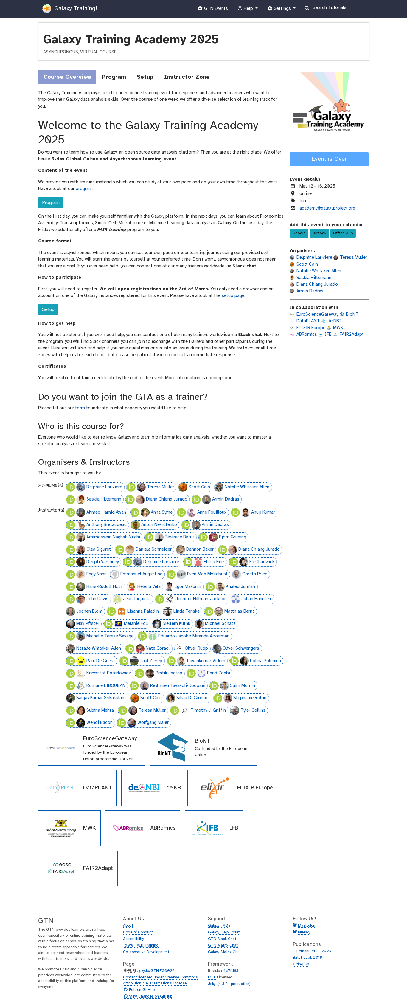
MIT (212, 977)
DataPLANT (307, 321)
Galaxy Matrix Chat (224, 952)
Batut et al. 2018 (307, 958)
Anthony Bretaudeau (106, 524)
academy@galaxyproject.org (327, 208)
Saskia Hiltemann (103, 499)
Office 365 (343, 233)
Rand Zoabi (218, 673)
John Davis (97, 599)
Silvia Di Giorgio (192, 698)
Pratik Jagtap (169, 673)
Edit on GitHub (141, 990)
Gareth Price (254, 574)
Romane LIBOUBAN (105, 685)
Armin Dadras (225, 499)
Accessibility (133, 939)
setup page (233, 295)
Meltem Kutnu (176, 623)
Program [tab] (114, 77)
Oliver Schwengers (241, 648)
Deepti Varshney (102, 562)
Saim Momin (242, 685)
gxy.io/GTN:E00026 (157, 971)
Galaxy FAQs (219, 925)
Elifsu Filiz (214, 562)
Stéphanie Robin (249, 698)
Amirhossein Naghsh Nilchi (113, 537)
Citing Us (301, 964)
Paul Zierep (151, 661)
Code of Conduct (138, 932)
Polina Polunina (265, 661)
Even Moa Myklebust (207, 574)
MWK (337, 328)
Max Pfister (87, 623)
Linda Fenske (186, 611)
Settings (282, 10)
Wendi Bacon (99, 722)
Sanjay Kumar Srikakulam (101, 698)
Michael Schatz (220, 623)
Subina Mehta (100, 710)
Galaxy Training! (74, 8)
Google (299, 233)
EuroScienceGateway (316, 314)
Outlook (319, 233)
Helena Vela (149, 586)
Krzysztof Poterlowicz (108, 673)
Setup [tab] (145, 77)
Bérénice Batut (179, 537)
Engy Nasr (96, 574)
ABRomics (306, 334)
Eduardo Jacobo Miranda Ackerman (193, 636)
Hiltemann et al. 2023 (312, 951)
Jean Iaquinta (137, 599)
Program (51, 202)
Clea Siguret (98, 549)
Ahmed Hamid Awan (106, 512)
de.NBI (333, 321)
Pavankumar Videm (206, 661)
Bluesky (303, 932)
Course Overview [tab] (67, 77)
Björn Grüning (232, 537)
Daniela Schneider (154, 549)
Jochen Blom (89, 611)
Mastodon (306, 925)
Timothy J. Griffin (208, 710)
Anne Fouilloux (211, 512)
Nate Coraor (158, 648)
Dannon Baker (200, 549)
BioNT (351, 314)
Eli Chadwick (261, 562)
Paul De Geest (100, 661)
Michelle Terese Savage (109, 636)
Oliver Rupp (196, 648)
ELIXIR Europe (310, 328)
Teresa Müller (160, 487)
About (128, 925)
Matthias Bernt (239, 611)
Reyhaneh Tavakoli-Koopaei (177, 685)
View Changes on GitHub (150, 997)
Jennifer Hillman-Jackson (201, 599)
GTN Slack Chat (222, 939)
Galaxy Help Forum (224, 932)
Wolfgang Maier (153, 722)
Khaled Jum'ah (240, 586)
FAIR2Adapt (351, 334)
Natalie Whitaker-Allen (247, 487)
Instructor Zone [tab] (187, 77)
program (84, 188)
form (80, 408)
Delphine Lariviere (104, 487)
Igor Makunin (188, 586)
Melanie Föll (136, 623)
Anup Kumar (263, 512)
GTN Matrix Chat (223, 945)
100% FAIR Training (141, 945)
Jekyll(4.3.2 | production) (229, 984)
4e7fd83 (230, 971)
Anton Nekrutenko (159, 524)
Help (248, 10)
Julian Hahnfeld (257, 599)
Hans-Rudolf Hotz (104, 586)
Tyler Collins (252, 710)
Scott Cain (199, 487)
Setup (48, 309)
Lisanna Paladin (143, 611)
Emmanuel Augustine (141, 574)
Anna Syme (162, 512)
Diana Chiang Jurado (166, 499)
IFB (328, 334)
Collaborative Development (146, 952)
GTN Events (215, 10)
